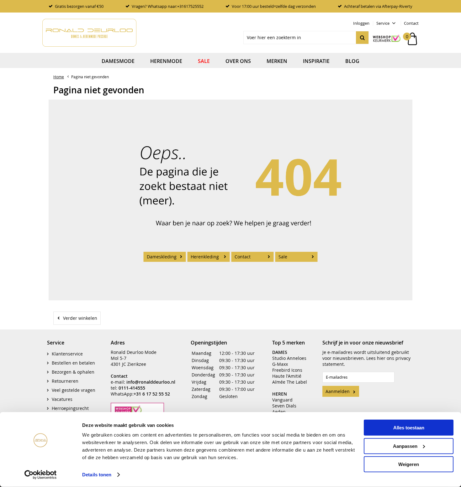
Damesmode (118, 61)
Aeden (279, 412)
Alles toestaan (408, 427)
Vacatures (62, 399)
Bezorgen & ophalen (73, 372)
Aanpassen (405, 445)
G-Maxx (280, 364)
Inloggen (361, 23)
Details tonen (96, 474)
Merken (277, 61)
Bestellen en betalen (73, 363)
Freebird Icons (287, 370)
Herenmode (166, 61)
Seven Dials (284, 406)
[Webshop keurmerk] (383, 39)
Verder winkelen (80, 318)
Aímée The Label (289, 382)
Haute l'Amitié (286, 376)
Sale (204, 61)
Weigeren (408, 464)
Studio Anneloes (289, 358)
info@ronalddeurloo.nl (150, 382)
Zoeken (362, 37)
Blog (352, 61)
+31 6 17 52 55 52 (152, 394)
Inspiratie (316, 61)
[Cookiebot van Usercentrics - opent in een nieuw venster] (40, 474)
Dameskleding (162, 257)
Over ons (238, 61)
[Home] (89, 33)
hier (381, 358)
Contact (411, 23)
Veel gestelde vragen (73, 390)
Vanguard (282, 400)
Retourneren (65, 381)
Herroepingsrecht (70, 408)
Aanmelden (338, 391)
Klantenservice (67, 354)
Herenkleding (205, 257)
